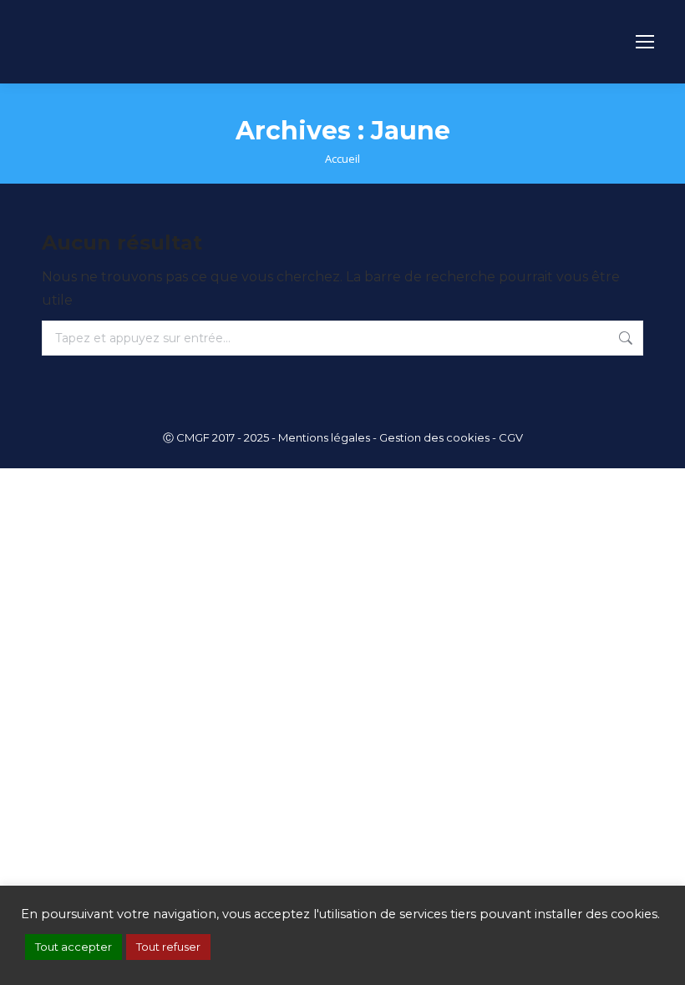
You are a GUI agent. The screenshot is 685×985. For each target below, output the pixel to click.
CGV (511, 437)
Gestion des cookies (434, 437)
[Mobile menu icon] (645, 42)
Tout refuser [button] (168, 946)
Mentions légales (324, 437)
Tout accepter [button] (73, 946)
